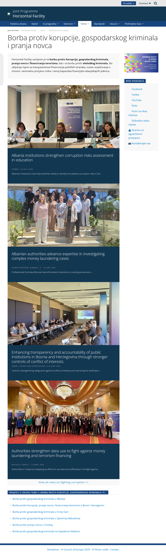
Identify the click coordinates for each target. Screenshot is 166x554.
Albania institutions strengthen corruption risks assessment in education (62, 157)
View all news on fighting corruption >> (64, 482)
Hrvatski (128, 3)
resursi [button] (113, 23)
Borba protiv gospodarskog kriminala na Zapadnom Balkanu (46, 531)
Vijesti (34, 23)
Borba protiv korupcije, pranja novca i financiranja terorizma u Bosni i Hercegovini (58, 505)
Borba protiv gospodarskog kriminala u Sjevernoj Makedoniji (46, 518)
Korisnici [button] (68, 23)
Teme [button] (84, 23)
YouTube (136, 100)
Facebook (137, 89)
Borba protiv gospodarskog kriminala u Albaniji (38, 498)
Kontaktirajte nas (141, 143)
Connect (143, 3)
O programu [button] (49, 23)
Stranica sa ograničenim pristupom (136, 133)
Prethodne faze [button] (133, 23)
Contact (114, 549)
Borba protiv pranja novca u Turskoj (32, 524)
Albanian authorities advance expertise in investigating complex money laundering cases (58, 256)
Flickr (134, 105)
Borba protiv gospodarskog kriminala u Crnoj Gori (40, 511)
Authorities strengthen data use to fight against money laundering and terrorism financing (58, 453)
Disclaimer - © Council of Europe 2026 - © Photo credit (78, 549)
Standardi (99, 23)
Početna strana (18, 23)
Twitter (135, 94)
